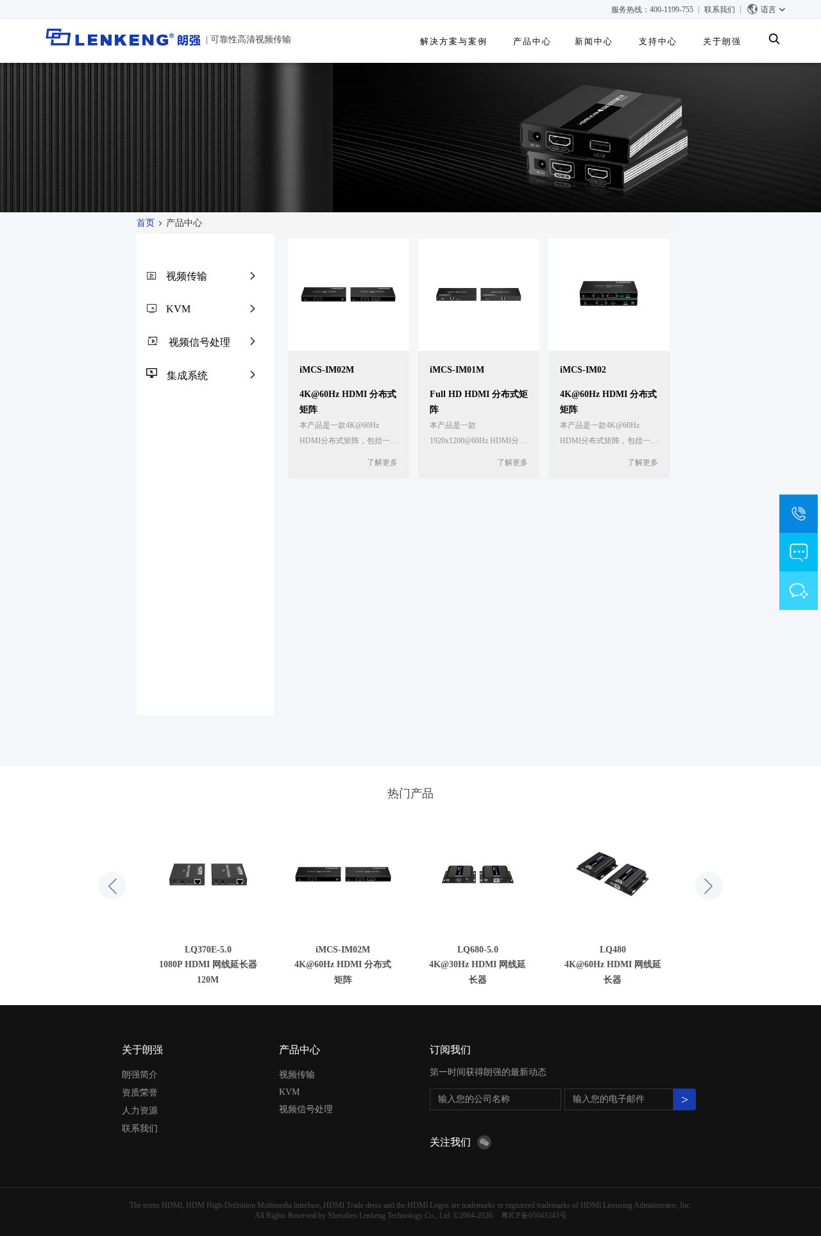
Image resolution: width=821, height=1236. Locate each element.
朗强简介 (140, 1074)
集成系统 (187, 375)
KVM (178, 308)
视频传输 (186, 276)
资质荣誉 (140, 1092)
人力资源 (140, 1110)
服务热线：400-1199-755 (652, 9)
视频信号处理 (199, 342)
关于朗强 (142, 1049)
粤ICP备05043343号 (534, 1215)
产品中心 (532, 41)
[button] (112, 886)
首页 (146, 223)
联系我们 (719, 9)
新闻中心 (594, 41)
